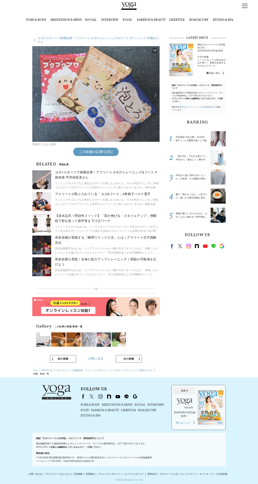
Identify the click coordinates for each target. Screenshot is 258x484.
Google (221, 246)
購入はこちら (213, 73)
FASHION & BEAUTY (151, 20)
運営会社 (152, 474)
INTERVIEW (109, 20)
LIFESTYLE (177, 20)
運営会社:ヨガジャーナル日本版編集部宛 (196, 107)
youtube (117, 396)
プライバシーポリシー (109, 474)
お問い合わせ (35, 474)
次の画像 (129, 358)
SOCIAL (90, 20)
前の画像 (63, 358)
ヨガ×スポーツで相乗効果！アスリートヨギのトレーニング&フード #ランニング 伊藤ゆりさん (98, 39)
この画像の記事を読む (96, 152)
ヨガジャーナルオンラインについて (178, 474)
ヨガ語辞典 (221, 474)
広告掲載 (78, 474)
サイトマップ (206, 474)
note (196, 246)
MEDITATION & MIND (66, 20)
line (213, 246)
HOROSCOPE (199, 20)
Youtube (205, 246)
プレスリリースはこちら (57, 474)
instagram (188, 246)
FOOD (127, 20)
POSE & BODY (36, 20)
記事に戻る (96, 358)
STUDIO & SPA (223, 20)
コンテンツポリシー (134, 474)
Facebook (172, 246)
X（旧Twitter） (91, 396)
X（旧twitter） (180, 246)
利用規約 (90, 474)
